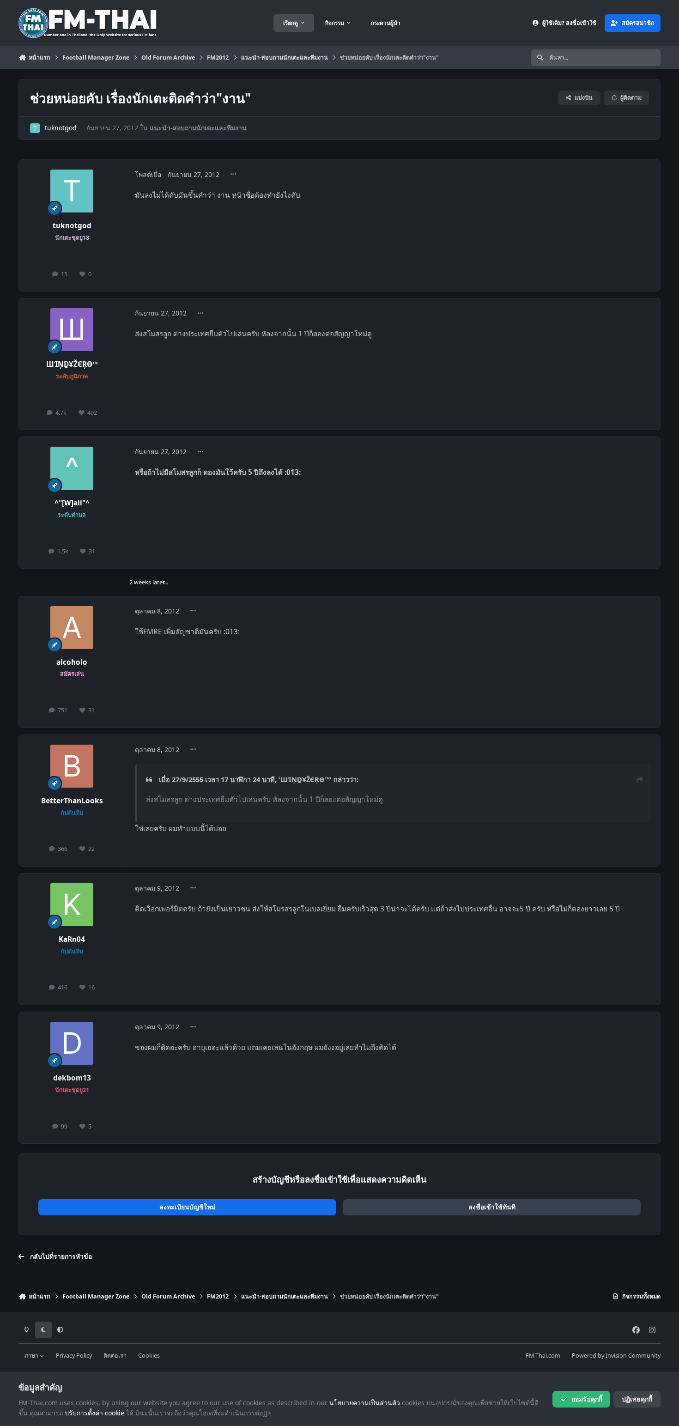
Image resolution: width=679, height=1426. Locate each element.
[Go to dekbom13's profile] (72, 1043)
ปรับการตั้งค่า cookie (94, 1412)
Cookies (149, 1355)
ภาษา (32, 1355)
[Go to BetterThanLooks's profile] (72, 766)
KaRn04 (72, 939)
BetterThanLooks (72, 801)
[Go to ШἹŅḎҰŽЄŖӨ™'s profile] (72, 330)
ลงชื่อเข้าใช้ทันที (491, 1206)
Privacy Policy (74, 1355)
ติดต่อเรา (115, 1355)
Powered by (616, 1355)
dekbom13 (72, 1078)
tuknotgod (61, 127)
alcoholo (71, 662)
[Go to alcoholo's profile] (72, 627)
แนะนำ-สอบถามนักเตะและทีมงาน (198, 127)
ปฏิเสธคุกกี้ (637, 1399)
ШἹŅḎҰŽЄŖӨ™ (72, 364)
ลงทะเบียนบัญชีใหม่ (187, 1206)
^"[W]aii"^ (72, 503)
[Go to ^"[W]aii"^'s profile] (72, 468)
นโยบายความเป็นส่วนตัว (364, 1402)
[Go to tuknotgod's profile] (35, 128)
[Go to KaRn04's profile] (72, 905)
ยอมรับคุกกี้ (586, 1399)
